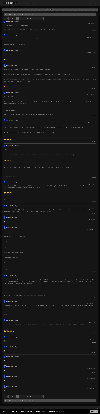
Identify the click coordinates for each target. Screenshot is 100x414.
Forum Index (8, 14)
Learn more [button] (62, 411)
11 (33, 18)
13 (39, 18)
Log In (95, 3)
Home (20, 3)
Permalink (94, 30)
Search (25, 3)
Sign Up (90, 3)
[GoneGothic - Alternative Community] (9, 3)
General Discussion (18, 14)
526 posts (16, 21)
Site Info (37, 3)
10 (30, 18)
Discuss (32, 3)
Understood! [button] (94, 411)
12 (36, 18)
